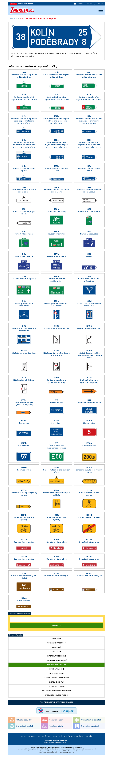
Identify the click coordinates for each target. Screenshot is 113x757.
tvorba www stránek (50, 742)
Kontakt (88, 736)
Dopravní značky (15, 635)
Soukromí (41, 736)
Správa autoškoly (55, 736)
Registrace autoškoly (73, 736)
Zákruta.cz (13, 18)
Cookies (31, 736)
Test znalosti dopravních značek (56, 702)
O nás (23, 736)
